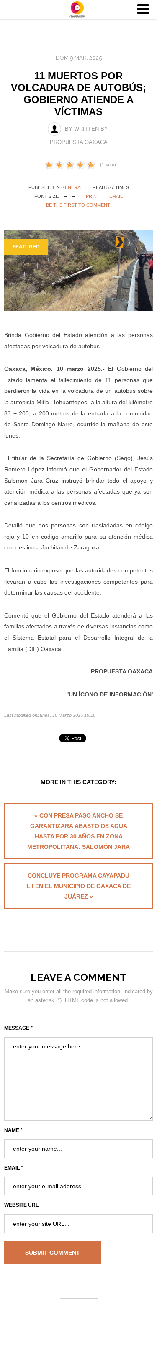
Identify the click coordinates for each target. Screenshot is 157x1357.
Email (116, 196)
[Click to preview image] (78, 270)
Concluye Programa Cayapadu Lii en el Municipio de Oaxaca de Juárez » (78, 886)
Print (93, 196)
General (72, 187)
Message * (18, 1028)
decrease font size (65, 195)
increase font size (73, 195)
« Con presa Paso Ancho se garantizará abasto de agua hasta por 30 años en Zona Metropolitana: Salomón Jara (78, 831)
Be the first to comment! (78, 205)
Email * (13, 1168)
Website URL (21, 1205)
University (78, 9)
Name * (13, 1130)
